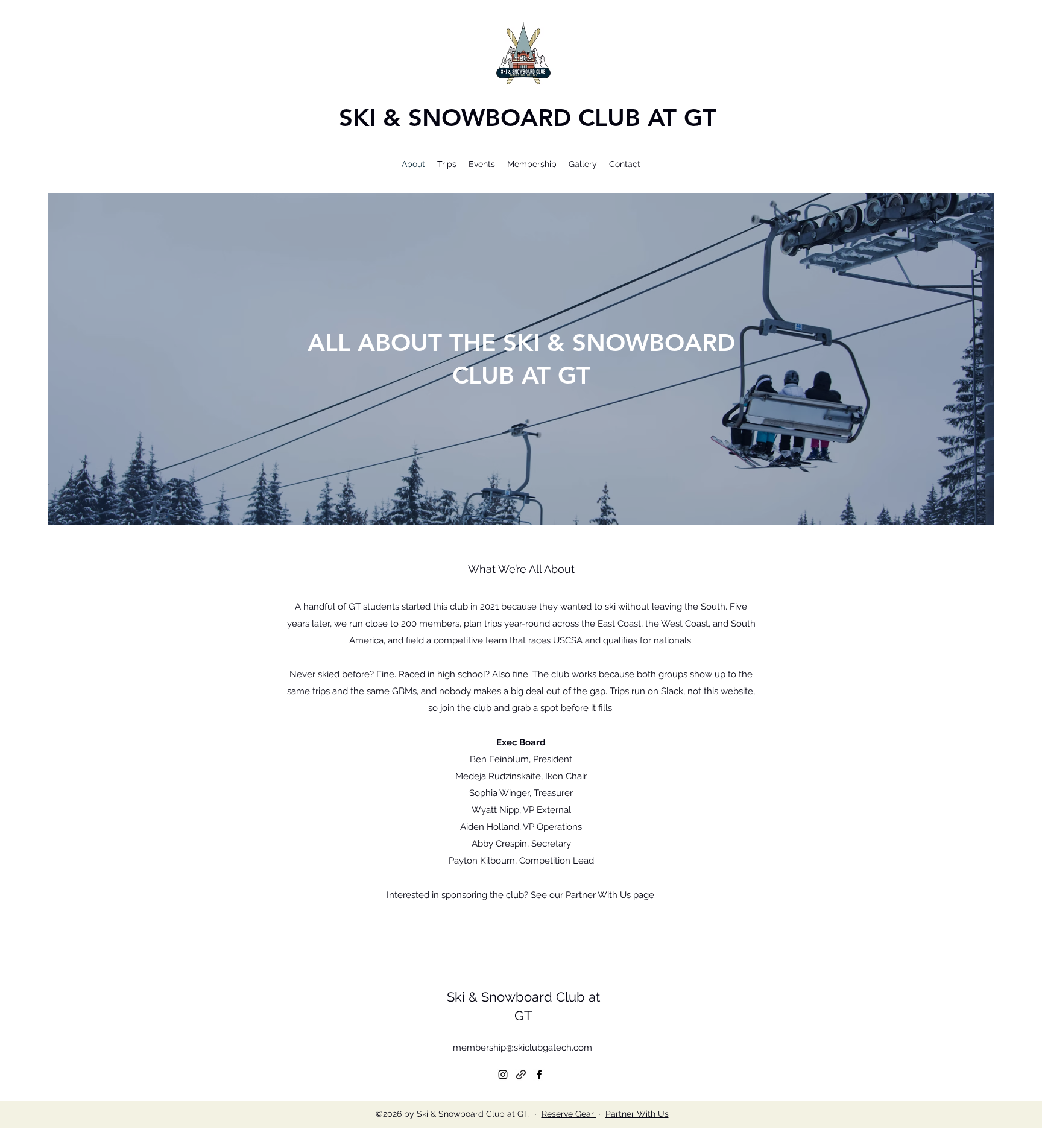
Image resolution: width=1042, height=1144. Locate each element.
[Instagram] (503, 1075)
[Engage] (521, 1075)
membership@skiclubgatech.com (522, 1047)
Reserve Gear (569, 1114)
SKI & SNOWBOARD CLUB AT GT (527, 117)
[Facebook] (539, 1075)
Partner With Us (637, 1114)
